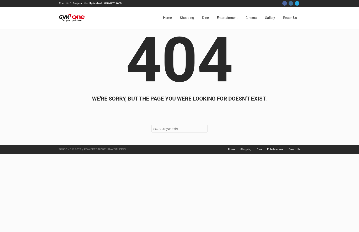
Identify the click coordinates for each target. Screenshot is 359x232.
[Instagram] (291, 3)
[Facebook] (284, 3)
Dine (259, 149)
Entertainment (275, 149)
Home (231, 149)
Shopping (245, 149)
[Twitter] (297, 3)
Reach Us (294, 149)
